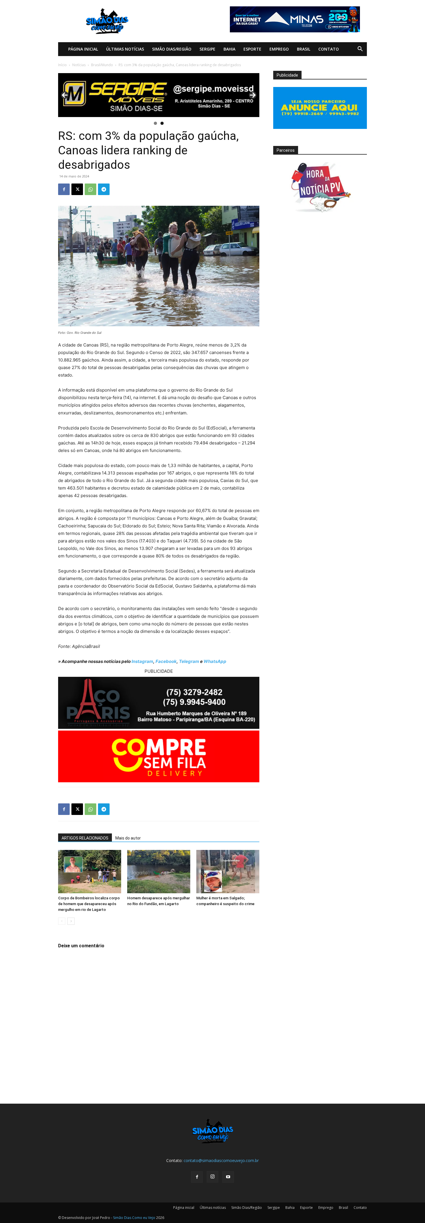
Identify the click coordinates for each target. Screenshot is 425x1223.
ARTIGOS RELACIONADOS (85, 838)
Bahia (229, 49)
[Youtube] (228, 1177)
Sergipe (207, 49)
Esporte (252, 49)
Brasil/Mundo (102, 64)
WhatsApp (215, 661)
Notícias (79, 64)
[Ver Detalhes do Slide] (158, 95)
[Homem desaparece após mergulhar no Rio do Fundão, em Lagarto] (158, 871)
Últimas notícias (125, 49)
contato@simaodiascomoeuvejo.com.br (221, 1160)
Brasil (303, 49)
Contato (328, 49)
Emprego (279, 49)
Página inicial (83, 49)
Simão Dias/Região (171, 49)
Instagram (142, 661)
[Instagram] (212, 1177)
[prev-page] (61, 921)
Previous (65, 95)
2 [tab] (162, 123)
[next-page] (71, 921)
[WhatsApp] (90, 189)
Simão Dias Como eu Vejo (134, 1217)
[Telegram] (104, 189)
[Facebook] (64, 189)
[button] (360, 49)
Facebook (166, 661)
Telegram (189, 661)
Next (252, 95)
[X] (77, 189)
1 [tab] (155, 123)
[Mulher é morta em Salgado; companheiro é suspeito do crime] (227, 871)
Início (62, 64)
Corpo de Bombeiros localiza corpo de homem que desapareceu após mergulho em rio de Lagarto (89, 904)
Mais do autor (128, 838)
